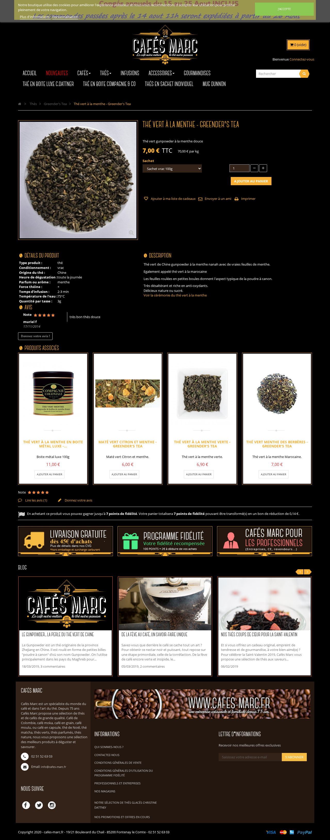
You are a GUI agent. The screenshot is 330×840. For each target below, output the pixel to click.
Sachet (149, 160)
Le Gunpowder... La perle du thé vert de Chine (58, 635)
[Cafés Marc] (165, 48)
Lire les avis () (35, 500)
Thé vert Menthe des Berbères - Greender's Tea (277, 443)
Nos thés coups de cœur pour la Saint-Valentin (259, 635)
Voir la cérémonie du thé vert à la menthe (175, 295)
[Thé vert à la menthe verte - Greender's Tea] (202, 393)
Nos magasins (104, 791)
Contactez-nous (106, 755)
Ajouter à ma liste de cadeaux (173, 198)
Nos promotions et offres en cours (122, 817)
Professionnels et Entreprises (117, 783)
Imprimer (248, 198)
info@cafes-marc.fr (53, 767)
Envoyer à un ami (218, 198)
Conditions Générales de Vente (118, 763)
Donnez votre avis (78, 500)
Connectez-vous (302, 59)
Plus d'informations (35, 16)
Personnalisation (65, 16)
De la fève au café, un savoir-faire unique (154, 635)
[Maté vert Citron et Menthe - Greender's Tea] (127, 393)
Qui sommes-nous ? (108, 747)
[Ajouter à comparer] (66, 474)
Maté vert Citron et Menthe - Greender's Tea (127, 443)
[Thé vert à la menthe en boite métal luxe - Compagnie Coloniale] (53, 393)
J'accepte (284, 9)
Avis (28, 307)
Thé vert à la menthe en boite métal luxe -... (53, 443)
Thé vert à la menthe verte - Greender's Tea (202, 443)
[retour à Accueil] (19, 103)
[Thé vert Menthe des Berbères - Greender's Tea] (277, 393)
